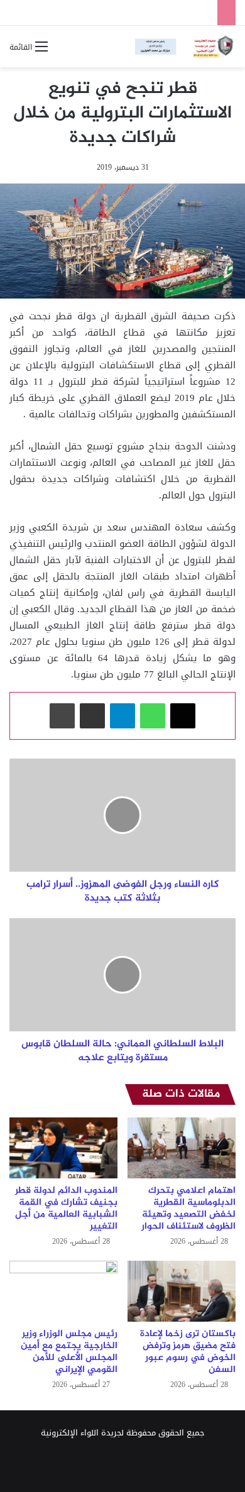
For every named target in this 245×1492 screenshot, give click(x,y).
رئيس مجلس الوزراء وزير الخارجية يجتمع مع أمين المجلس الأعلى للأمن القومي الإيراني (69, 1352)
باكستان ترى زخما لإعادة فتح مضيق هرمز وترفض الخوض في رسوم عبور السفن (188, 1352)
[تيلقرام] (122, 715)
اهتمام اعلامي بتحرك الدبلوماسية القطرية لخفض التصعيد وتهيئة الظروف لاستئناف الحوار (188, 1208)
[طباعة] (62, 715)
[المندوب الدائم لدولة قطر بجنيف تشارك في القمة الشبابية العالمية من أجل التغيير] (63, 1147)
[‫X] (182, 715)
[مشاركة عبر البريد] (92, 715)
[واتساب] (152, 715)
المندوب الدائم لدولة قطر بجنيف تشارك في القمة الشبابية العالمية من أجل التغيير (66, 1208)
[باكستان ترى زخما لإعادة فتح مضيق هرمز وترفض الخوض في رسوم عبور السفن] (182, 1291)
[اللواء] (185, 46)
